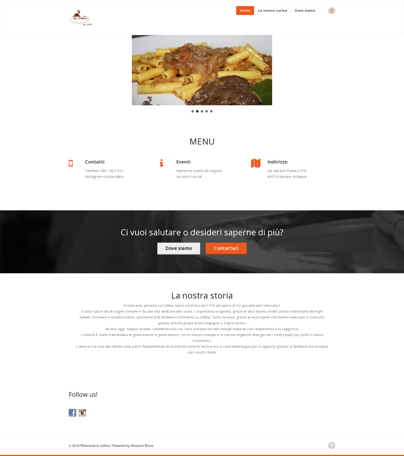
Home (245, 10)
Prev (138, 70)
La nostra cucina (272, 10)
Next (266, 70)
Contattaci (226, 248)
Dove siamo (305, 10)
